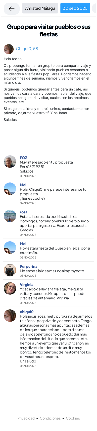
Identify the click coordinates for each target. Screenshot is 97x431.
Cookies (73, 418)
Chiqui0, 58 (26, 48)
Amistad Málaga (40, 8)
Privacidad (26, 418)
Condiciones (50, 418)
